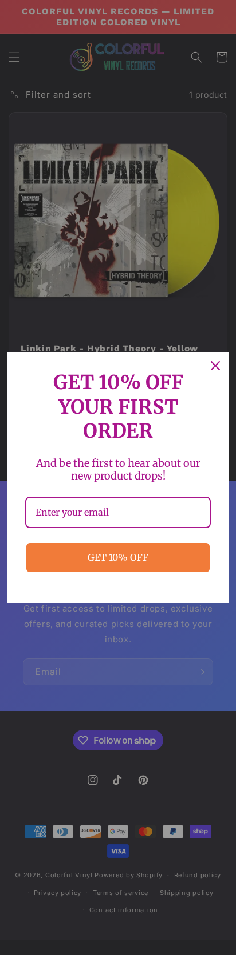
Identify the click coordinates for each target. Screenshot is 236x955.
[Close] (215, 365)
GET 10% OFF (118, 557)
